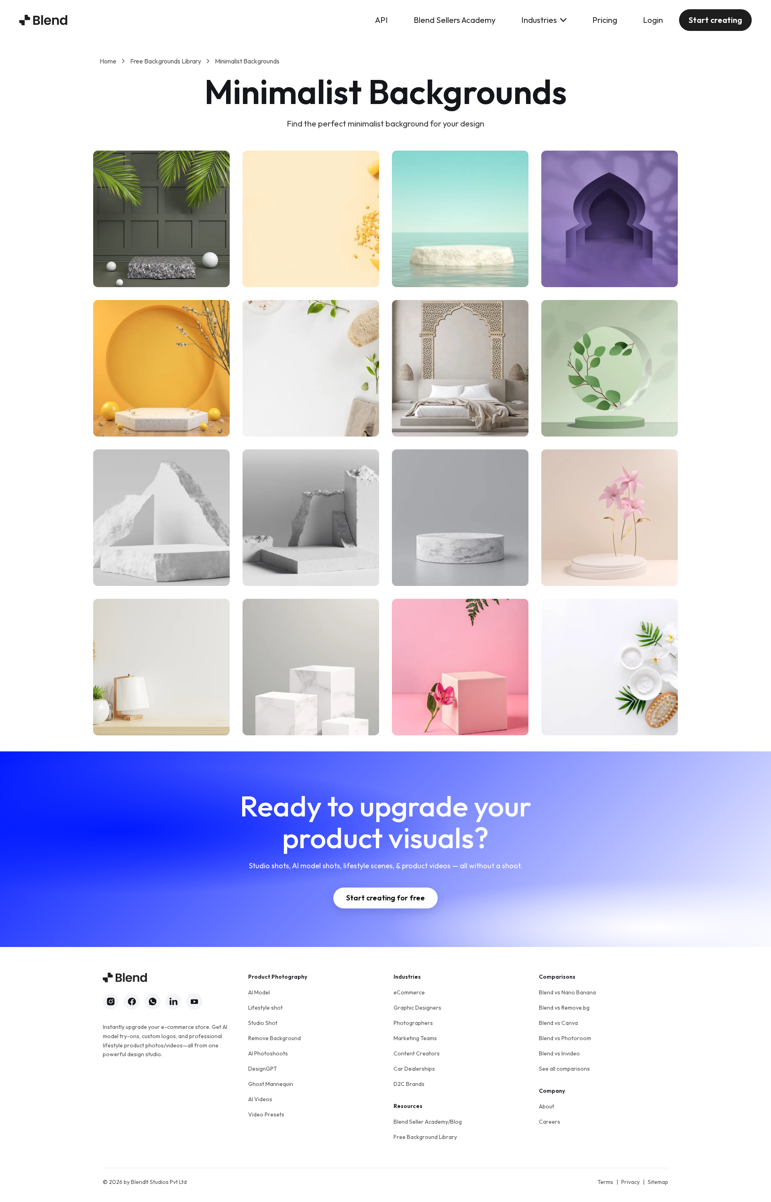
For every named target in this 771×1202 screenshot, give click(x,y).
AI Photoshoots (268, 1053)
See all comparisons (564, 1068)
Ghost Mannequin (270, 1084)
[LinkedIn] (173, 1002)
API (381, 20)
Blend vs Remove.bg (564, 1007)
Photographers (413, 1022)
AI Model (259, 992)
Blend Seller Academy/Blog (428, 1121)
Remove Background (274, 1038)
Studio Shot (262, 1022)
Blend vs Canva (558, 1022)
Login (653, 20)
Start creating (715, 20)
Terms (605, 1182)
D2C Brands (409, 1084)
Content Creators (417, 1053)
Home (108, 61)
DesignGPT (262, 1068)
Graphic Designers (417, 1007)
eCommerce (409, 992)
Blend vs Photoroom (565, 1038)
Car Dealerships (414, 1068)
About (546, 1106)
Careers (549, 1121)
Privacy (630, 1182)
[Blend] (43, 20)
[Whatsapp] (153, 1002)
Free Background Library (425, 1137)
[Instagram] (111, 1002)
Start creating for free (385, 897)
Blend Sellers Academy (455, 20)
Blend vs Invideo (559, 1053)
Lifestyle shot (265, 1007)
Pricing (604, 20)
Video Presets (266, 1114)
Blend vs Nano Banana (567, 992)
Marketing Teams (415, 1038)
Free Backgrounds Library (165, 61)
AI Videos (260, 1099)
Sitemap (658, 1182)
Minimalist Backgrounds (247, 61)
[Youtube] (194, 1002)
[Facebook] (132, 1002)
